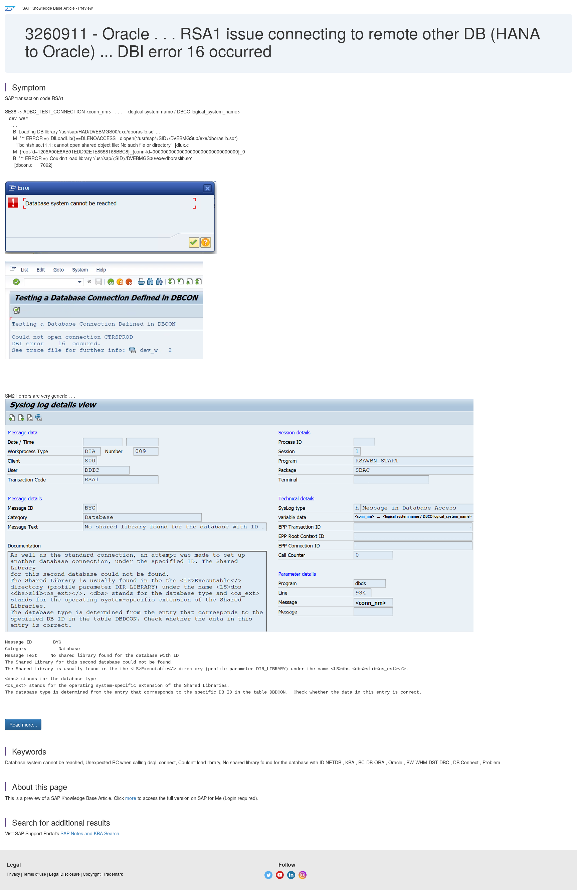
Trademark (113, 874)
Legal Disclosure (64, 874)
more (130, 798)
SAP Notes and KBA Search (89, 833)
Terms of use (34, 874)
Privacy (13, 874)
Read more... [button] (23, 724)
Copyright (92, 874)
